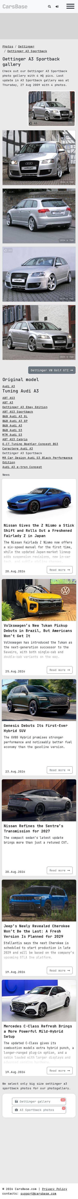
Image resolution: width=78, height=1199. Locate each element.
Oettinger (26, 46)
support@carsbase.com (38, 1193)
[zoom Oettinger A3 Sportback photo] (71, 122)
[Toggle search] (49, 6)
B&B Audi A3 (12, 425)
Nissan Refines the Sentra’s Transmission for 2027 (33, 828)
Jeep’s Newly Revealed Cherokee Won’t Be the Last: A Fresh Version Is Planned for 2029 (37, 931)
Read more (58, 570)
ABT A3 (7, 402)
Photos (7, 46)
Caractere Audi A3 (17, 448)
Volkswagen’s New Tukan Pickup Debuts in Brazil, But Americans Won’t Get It (38, 630)
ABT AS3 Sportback (17, 411)
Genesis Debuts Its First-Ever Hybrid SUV (36, 728)
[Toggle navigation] (69, 6)
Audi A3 (8, 386)
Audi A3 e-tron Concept (22, 467)
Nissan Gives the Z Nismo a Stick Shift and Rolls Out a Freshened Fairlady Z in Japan (39, 530)
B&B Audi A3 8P (15, 421)
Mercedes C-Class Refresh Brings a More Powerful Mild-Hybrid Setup (38, 1031)
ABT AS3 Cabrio (15, 439)
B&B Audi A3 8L (15, 416)
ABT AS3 (8, 398)
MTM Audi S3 (12, 435)
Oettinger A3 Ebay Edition (24, 407)
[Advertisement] (39, 26)
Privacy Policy (54, 1189)
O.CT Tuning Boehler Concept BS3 (30, 444)
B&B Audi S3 (12, 430)
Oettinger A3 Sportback (27, 51)
